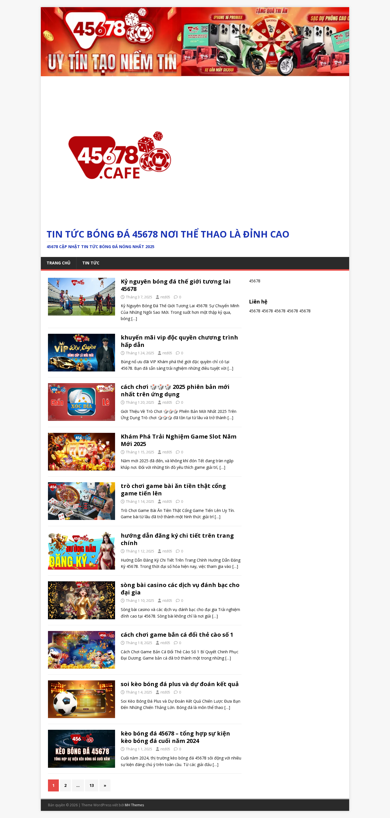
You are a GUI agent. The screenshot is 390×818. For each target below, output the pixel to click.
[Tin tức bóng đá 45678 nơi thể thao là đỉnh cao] (195, 72)
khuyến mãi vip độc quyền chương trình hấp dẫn (179, 341)
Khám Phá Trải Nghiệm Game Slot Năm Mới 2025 (178, 440)
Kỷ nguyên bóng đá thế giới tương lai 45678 (176, 285)
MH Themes (134, 805)
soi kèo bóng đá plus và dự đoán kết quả (180, 684)
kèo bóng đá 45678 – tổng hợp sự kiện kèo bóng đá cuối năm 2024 (175, 737)
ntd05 (165, 297)
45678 (254, 310)
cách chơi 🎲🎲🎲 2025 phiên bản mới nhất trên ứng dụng (175, 390)
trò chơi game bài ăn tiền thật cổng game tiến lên (173, 489)
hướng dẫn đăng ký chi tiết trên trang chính (177, 539)
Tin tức (90, 263)
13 (91, 785)
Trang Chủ (59, 263)
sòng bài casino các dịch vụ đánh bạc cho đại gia (180, 588)
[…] (134, 318)
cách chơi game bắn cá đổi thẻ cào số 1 (177, 634)
